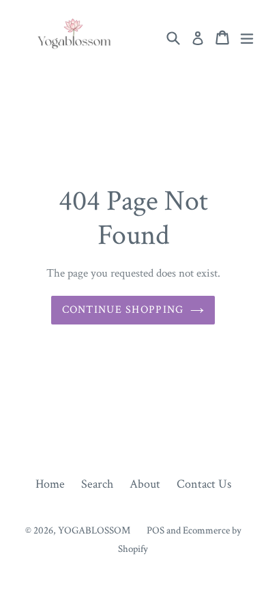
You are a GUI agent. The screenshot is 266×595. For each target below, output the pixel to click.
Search (97, 484)
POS (155, 530)
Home (50, 484)
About (145, 484)
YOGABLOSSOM (94, 530)
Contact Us (204, 484)
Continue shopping (123, 310)
